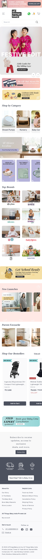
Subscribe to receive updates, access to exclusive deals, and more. (21, 442)
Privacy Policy (27, 509)
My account (6, 518)
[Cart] (38, 14)
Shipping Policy (27, 502)
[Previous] (33, 74)
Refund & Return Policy (30, 496)
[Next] (38, 74)
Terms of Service (28, 505)
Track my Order (27, 492)
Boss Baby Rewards (9, 502)
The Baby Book (7, 499)
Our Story (5, 492)
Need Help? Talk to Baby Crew (21, 478)
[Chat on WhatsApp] (29, 13)
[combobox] (21, 22)
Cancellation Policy (29, 499)
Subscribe (21, 452)
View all (37, 354)
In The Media (6, 496)
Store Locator (7, 505)
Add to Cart (14, 403)
